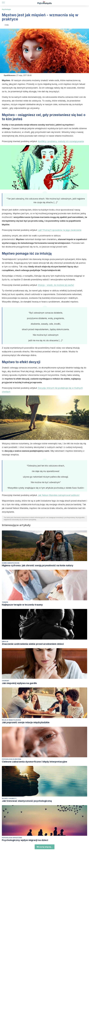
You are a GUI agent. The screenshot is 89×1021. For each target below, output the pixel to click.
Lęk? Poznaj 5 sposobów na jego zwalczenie (59, 230)
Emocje (5, 641)
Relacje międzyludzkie (11, 720)
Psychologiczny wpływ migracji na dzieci (25, 840)
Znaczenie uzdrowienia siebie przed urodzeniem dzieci (33, 644)
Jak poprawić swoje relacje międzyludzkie (25, 722)
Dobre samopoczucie (10, 563)
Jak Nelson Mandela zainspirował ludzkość (58, 495)
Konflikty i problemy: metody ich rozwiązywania (61, 141)
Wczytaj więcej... (44, 847)
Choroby (5, 681)
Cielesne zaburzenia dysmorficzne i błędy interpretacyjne (34, 761)
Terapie (5, 602)
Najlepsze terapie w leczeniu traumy (22, 604)
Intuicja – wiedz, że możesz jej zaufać (56, 285)
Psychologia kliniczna (11, 759)
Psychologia (6, 9)
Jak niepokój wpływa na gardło (19, 683)
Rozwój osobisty (9, 798)
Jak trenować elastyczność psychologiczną (27, 801)
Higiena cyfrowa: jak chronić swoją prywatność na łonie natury (37, 565)
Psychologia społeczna (12, 838)
